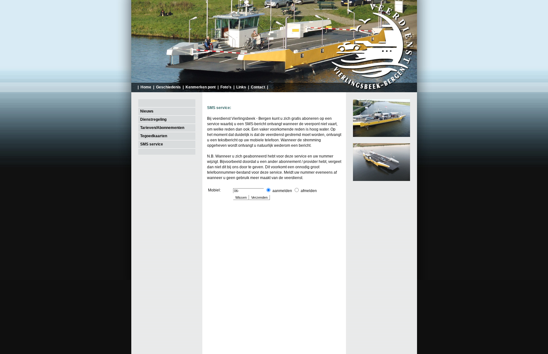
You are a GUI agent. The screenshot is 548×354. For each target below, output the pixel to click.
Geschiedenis (168, 87)
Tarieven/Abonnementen (162, 128)
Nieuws (146, 111)
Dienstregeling (153, 119)
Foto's (226, 87)
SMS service (151, 144)
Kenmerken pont (201, 87)
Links (241, 87)
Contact (258, 87)
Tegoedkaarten (153, 136)
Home (145, 87)
